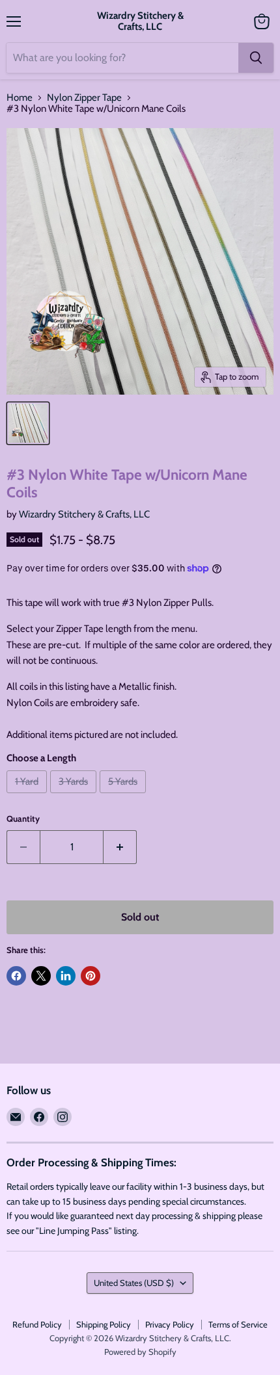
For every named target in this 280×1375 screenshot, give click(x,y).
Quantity (23, 819)
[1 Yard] (28, 796)
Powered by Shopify (140, 1351)
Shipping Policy (103, 1324)
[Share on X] (41, 976)
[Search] (255, 58)
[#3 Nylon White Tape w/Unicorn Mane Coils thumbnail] (28, 423)
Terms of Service (238, 1324)
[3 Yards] (75, 796)
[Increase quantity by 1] (120, 847)
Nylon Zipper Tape (84, 97)
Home (20, 97)
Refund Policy (37, 1324)
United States (134, 1282)
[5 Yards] (124, 796)
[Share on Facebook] (16, 976)
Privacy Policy (169, 1324)
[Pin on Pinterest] (90, 976)
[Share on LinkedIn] (66, 976)
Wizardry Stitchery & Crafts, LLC (84, 514)
